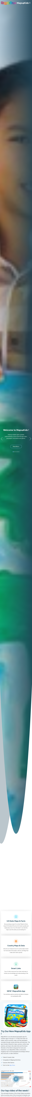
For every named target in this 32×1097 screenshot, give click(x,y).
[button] (1, 439)
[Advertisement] (16, 894)
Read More (16, 444)
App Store (12, 1065)
